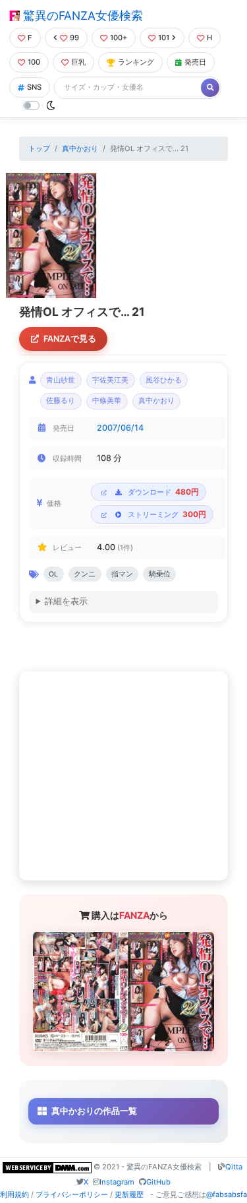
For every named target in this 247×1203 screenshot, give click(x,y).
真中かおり (80, 148)
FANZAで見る (69, 339)
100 (34, 62)
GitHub (158, 1182)
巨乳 (78, 62)
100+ (118, 37)
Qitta (233, 1166)
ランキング (136, 62)
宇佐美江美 (110, 380)
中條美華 (106, 400)
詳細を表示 (66, 601)
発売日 (195, 62)
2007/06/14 (120, 428)
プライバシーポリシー (72, 1194)
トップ (39, 148)
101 (163, 37)
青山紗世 (60, 380)
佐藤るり (60, 400)
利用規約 (14, 1194)
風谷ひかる (164, 380)
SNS (34, 87)
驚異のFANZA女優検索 (81, 15)
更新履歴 (129, 1194)
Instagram (116, 1182)
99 (74, 37)
